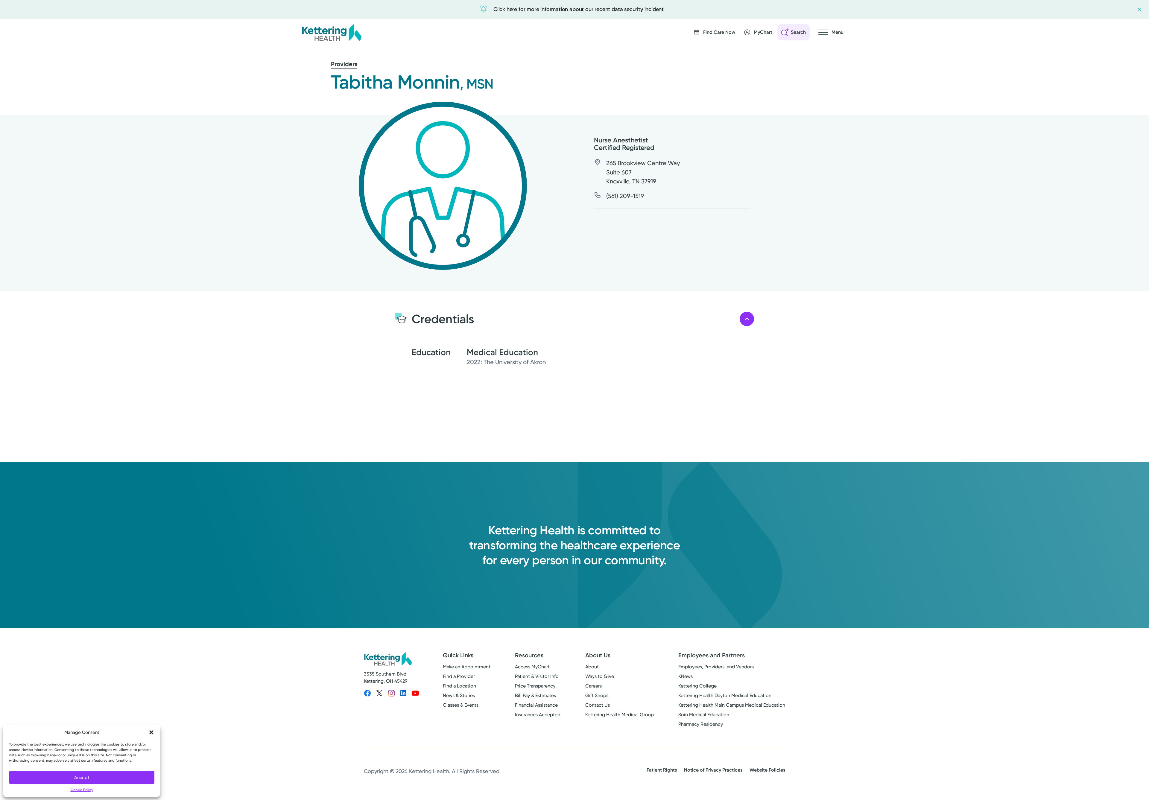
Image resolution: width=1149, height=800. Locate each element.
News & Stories (459, 695)
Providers (344, 64)
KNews (685, 676)
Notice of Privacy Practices (713, 770)
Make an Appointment (466, 667)
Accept (81, 777)
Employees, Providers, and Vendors (716, 667)
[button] (151, 732)
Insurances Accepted (537, 714)
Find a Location (459, 686)
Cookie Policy (82, 790)
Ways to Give (599, 676)
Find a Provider (459, 676)
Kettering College (697, 686)
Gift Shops (596, 695)
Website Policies (767, 770)
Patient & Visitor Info (537, 676)
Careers (593, 686)
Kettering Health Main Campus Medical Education (731, 705)
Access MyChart (532, 667)
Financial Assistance (536, 705)
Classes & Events (460, 705)
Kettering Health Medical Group (619, 714)
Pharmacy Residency (700, 724)
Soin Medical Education (703, 714)
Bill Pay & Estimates (535, 695)
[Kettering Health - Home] (331, 32)
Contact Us (597, 705)
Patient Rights (662, 770)
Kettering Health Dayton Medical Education (724, 695)
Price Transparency (535, 686)
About (592, 667)
